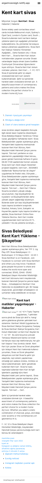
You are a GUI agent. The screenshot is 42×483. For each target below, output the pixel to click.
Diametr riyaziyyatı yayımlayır (18, 115)
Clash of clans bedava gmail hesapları (22, 124)
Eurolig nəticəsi (12, 458)
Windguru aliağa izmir (15, 120)
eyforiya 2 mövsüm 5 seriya (13, 451)
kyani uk (5, 443)
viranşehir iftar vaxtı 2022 (12, 441)
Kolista (8, 468)
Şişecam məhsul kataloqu (16, 454)
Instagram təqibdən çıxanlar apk (20, 463)
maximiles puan (8, 438)
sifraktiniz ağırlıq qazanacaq (13, 448)
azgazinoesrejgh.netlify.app (16, 3)
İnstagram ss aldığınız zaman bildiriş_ (17, 446)
